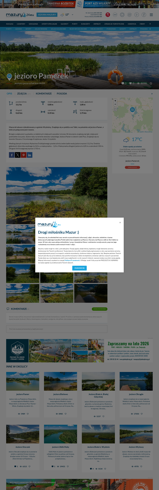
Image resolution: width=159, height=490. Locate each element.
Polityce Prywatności (72, 260)
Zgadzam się (79, 268)
